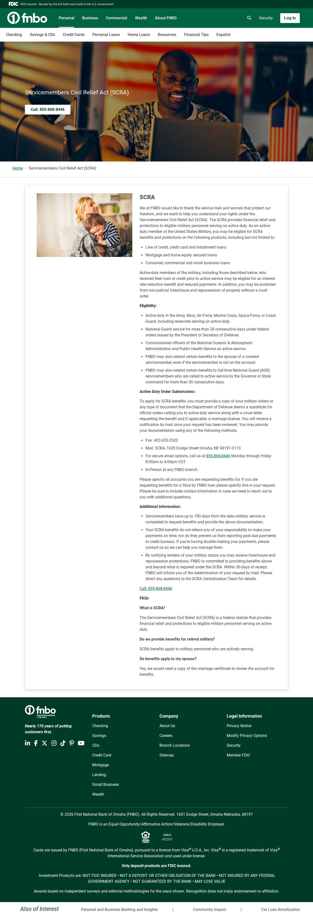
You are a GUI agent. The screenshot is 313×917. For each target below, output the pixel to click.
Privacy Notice (239, 725)
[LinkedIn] (27, 743)
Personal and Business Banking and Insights (119, 909)
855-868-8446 (218, 456)
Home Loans (139, 34)
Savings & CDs (42, 34)
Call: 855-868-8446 (156, 588)
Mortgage (100, 765)
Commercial (116, 18)
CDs (95, 745)
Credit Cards (74, 34)
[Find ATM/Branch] (207, 18)
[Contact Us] (221, 18)
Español (223, 34)
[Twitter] (44, 743)
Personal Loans (106, 34)
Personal (66, 18)
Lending (99, 774)
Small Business (105, 784)
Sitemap (166, 755)
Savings (99, 735)
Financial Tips (196, 34)
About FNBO (166, 18)
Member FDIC (238, 755)
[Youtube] (81, 743)
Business (90, 18)
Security (266, 18)
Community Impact (209, 909)
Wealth (141, 18)
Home (17, 168)
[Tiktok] (63, 743)
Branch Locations (174, 745)
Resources (167, 34)
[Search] (248, 18)
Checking (14, 34)
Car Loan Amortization (280, 909)
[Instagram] (53, 743)
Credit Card (101, 755)
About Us (167, 725)
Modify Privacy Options (247, 735)
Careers (165, 735)
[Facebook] (36, 743)
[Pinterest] (71, 743)
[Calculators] (234, 18)
